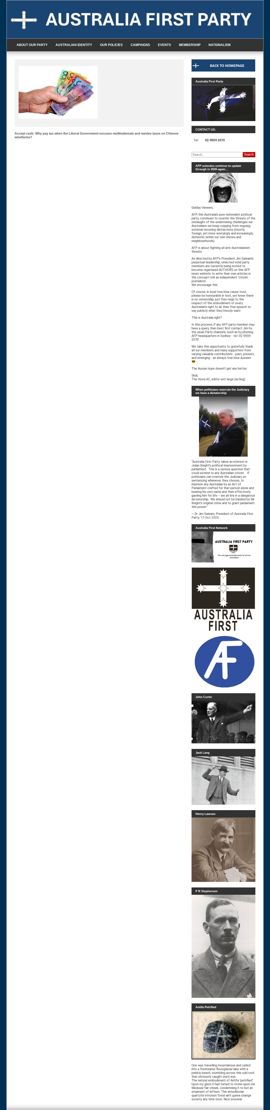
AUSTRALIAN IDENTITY (74, 45)
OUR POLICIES (111, 45)
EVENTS (164, 45)
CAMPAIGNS (140, 45)
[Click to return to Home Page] (223, 70)
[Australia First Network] (223, 547)
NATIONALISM (219, 45)
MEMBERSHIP (190, 45)
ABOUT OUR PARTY (32, 45)
